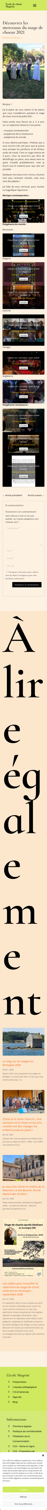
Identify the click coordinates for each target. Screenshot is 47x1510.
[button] (43, 1455)
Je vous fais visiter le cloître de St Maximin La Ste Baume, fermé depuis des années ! (23, 1190)
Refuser (23, 1496)
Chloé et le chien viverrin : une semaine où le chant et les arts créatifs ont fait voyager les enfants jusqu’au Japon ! (22, 1124)
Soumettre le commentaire (27, 584)
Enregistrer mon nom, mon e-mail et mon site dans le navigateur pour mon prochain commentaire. (22, 575)
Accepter (23, 1489)
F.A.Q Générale (21, 1392)
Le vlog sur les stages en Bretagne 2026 (18, 1063)
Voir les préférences (23, 1504)
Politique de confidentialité (23, 211)
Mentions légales (22, 1426)
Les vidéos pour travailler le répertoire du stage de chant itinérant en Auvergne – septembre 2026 (21, 1289)
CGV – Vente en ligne (24, 1446)
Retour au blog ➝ (12, 38)
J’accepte (23, 216)
